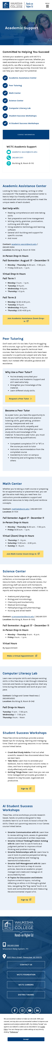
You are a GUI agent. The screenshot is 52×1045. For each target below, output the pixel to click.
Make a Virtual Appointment (20, 656)
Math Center (15, 93)
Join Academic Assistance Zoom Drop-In (26, 319)
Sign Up (24, 788)
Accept (26, 1039)
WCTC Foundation (26, 974)
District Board (26, 994)
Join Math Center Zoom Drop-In (21, 554)
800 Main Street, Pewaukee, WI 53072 (24, 957)
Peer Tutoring (15, 85)
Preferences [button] (14, 1032)
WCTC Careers (26, 984)
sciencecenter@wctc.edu (23, 616)
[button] (47, 5)
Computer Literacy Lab (20, 108)
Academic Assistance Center (22, 78)
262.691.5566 (13, 945)
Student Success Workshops (23, 116)
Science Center (16, 100)
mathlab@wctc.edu (20, 509)
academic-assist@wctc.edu (24, 152)
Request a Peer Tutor (19, 398)
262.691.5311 (17, 157)
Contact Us (26, 964)
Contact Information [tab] (26, 135)
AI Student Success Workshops (24, 123)
